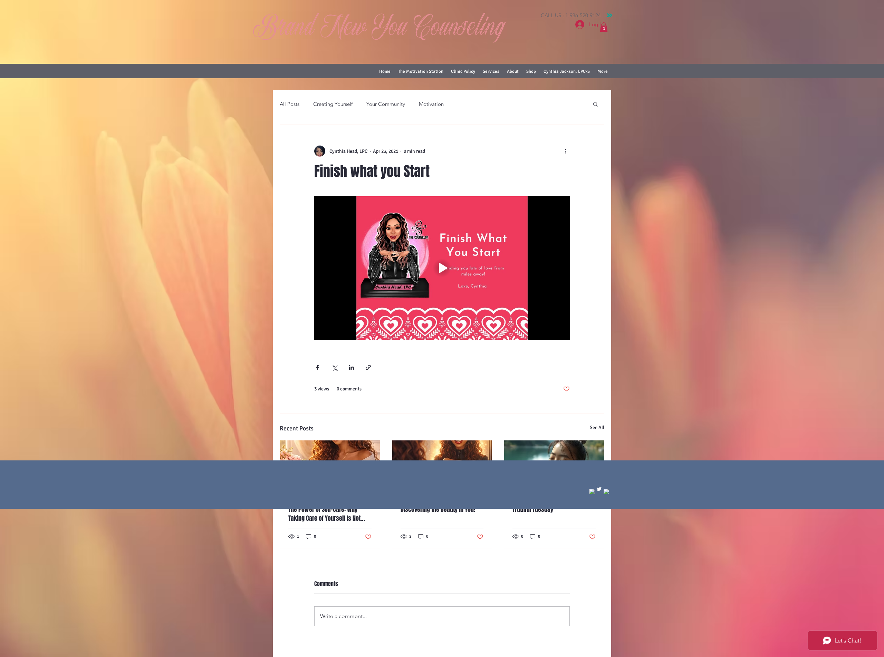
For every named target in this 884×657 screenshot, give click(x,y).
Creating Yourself (333, 104)
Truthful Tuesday (532, 509)
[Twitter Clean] (599, 489)
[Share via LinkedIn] (351, 367)
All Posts (289, 104)
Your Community (385, 104)
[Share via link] (368, 367)
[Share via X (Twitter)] (334, 367)
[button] (604, 27)
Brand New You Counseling (379, 29)
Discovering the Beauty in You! (438, 509)
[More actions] (565, 151)
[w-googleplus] (606, 491)
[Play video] (442, 268)
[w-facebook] (592, 491)
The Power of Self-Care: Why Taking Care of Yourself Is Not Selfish (324, 514)
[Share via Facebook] (317, 367)
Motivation (431, 104)
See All (597, 427)
